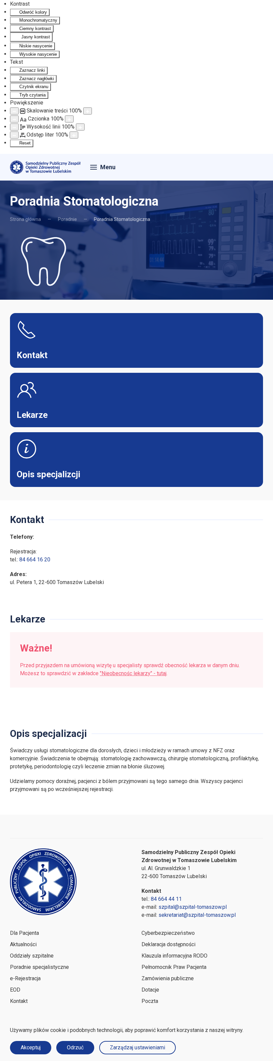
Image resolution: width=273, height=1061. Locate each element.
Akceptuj (31, 1047)
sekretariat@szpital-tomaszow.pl (197, 915)
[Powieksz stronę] (87, 110)
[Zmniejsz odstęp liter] (14, 135)
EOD (15, 990)
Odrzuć (75, 1047)
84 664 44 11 (166, 899)
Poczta (149, 1001)
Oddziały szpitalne (32, 956)
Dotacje (150, 990)
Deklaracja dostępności (168, 944)
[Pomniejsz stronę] (14, 110)
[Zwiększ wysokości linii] (80, 126)
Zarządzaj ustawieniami (137, 1047)
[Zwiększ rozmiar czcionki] (69, 118)
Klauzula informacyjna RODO (174, 956)
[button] (103, 167)
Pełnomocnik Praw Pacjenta (173, 967)
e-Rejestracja (25, 978)
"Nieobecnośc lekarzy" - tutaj (133, 673)
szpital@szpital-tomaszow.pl (192, 907)
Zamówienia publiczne (167, 978)
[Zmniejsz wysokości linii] (14, 126)
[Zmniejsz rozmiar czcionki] (14, 118)
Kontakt (19, 1001)
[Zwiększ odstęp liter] (74, 135)
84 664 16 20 (34, 559)
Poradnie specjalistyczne (39, 967)
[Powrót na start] (46, 167)
